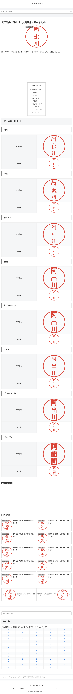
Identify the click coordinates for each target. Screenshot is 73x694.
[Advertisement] (36, 67)
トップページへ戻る (18, 688)
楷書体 (35, 92)
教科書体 (36, 98)
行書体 (35, 95)
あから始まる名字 (7, 483)
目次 (34, 85)
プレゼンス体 (37, 109)
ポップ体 (36, 112)
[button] (71, 11)
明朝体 (35, 101)
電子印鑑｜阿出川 (37, 89)
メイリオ (36, 106)
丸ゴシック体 (37, 104)
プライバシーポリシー (54, 688)
